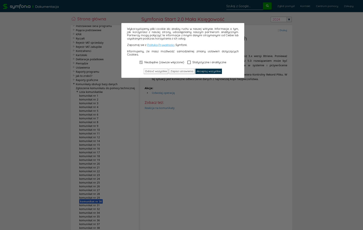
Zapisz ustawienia (182, 71)
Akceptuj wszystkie (209, 71)
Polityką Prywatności (161, 45)
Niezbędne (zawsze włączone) (164, 62)
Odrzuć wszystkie (156, 71)
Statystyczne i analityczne (209, 62)
